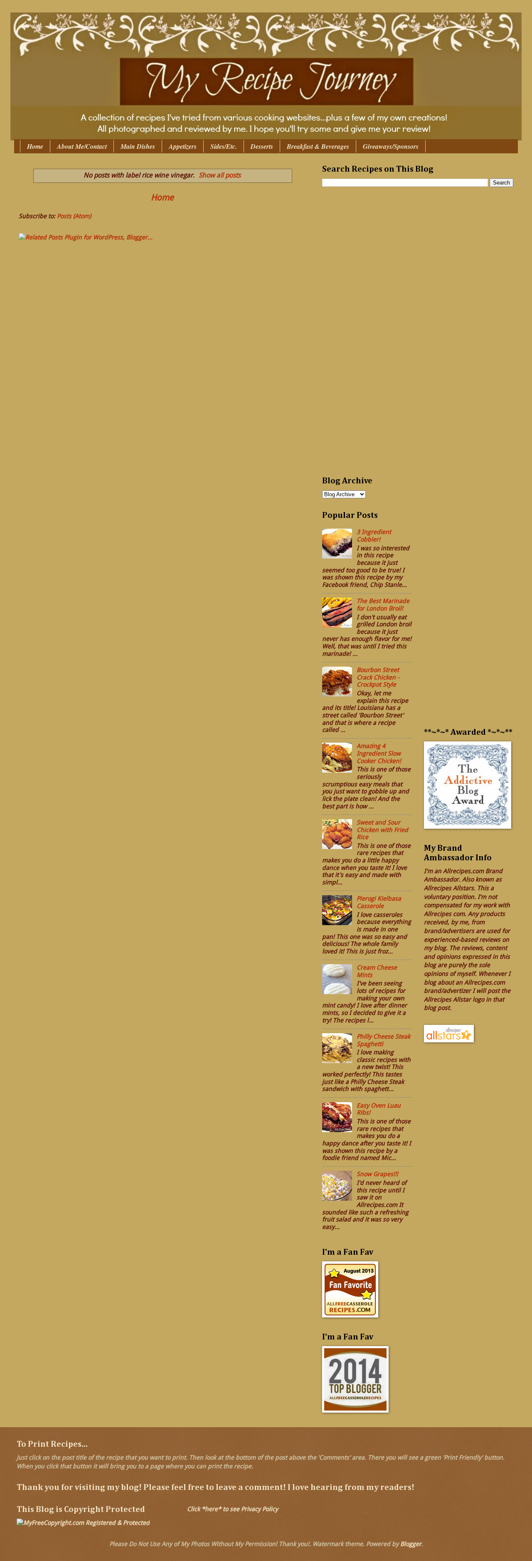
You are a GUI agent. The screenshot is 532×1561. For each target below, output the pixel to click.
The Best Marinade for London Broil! (383, 604)
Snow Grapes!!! (377, 1174)
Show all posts (220, 175)
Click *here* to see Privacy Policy (232, 1509)
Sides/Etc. (223, 146)
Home (35, 146)
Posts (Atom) (74, 216)
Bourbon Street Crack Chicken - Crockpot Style (378, 677)
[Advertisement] (355, 336)
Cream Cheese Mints (377, 971)
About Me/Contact (82, 146)
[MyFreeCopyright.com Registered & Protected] (83, 1523)
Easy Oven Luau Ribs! (379, 1109)
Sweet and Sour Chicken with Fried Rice (382, 830)
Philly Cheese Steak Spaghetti (383, 1040)
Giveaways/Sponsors (391, 146)
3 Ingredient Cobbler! (374, 535)
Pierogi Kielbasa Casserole (379, 902)
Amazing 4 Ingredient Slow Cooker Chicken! (379, 753)
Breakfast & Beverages (318, 146)
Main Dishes (138, 146)
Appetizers (183, 146)
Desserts (262, 146)
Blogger (410, 1544)
